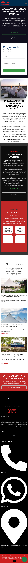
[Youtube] (18, 411)
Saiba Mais (4, 304)
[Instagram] (14, 411)
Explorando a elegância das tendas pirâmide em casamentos (12, 325)
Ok (14, 560)
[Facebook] (9, 411)
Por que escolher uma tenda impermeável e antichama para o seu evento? (14, 296)
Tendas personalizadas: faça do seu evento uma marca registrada (12, 355)
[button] (26, 3)
